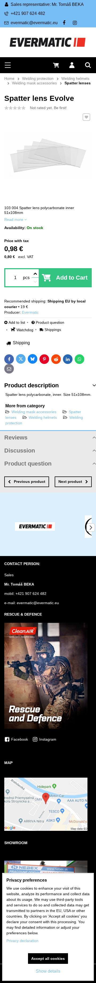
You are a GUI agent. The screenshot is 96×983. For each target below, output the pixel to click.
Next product (70, 481)
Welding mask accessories (33, 412)
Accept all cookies (48, 958)
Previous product (29, 481)
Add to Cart (71, 277)
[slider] (15, 108)
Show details (48, 971)
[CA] (45, 727)
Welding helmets (43, 417)
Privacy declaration (22, 941)
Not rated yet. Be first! (48, 108)
